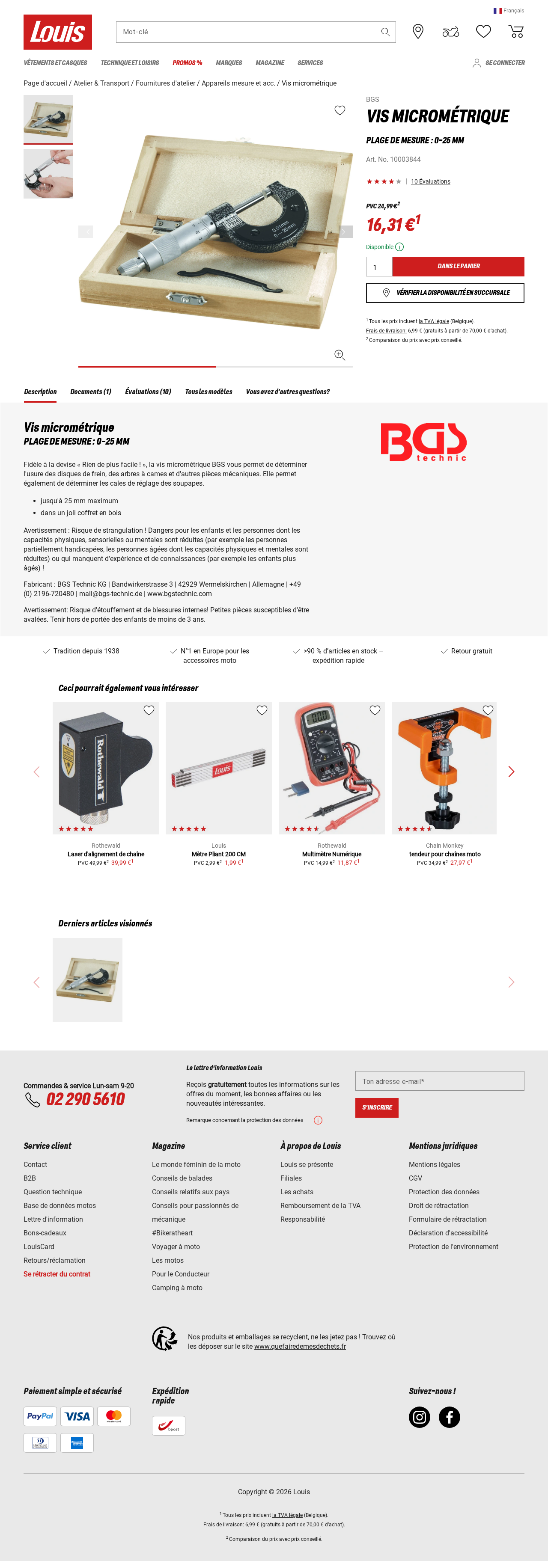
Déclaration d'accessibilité (448, 1233)
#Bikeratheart (172, 1233)
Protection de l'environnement (453, 1247)
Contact (35, 1164)
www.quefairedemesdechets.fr (300, 1346)
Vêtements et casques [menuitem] (55, 63)
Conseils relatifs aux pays (190, 1192)
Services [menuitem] (310, 63)
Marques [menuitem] (229, 63)
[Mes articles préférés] (483, 31)
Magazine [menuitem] (270, 63)
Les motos (168, 1260)
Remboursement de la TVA (320, 1206)
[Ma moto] (450, 31)
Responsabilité (302, 1219)
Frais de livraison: (386, 331)
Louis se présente (306, 1164)
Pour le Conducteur (180, 1274)
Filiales (291, 1178)
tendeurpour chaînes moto (445, 854)
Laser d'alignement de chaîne (106, 854)
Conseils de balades (182, 1178)
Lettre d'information (53, 1219)
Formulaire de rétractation (448, 1219)
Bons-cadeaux (45, 1233)
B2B (30, 1178)
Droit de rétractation (439, 1206)
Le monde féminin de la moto (196, 1164)
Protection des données (444, 1192)
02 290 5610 (85, 1100)
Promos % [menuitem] (187, 63)
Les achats (296, 1192)
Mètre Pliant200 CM (219, 854)
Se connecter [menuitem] (504, 63)
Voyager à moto (176, 1247)
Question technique (53, 1192)
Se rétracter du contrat (57, 1274)
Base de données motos (60, 1206)
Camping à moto (177, 1288)
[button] (509, 10)
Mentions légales (434, 1164)
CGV (415, 1178)
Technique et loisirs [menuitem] (130, 63)
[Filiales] (418, 31)
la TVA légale (434, 321)
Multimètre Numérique (331, 854)
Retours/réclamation (55, 1260)
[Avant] (346, 232)
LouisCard (39, 1247)
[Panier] (515, 31)
